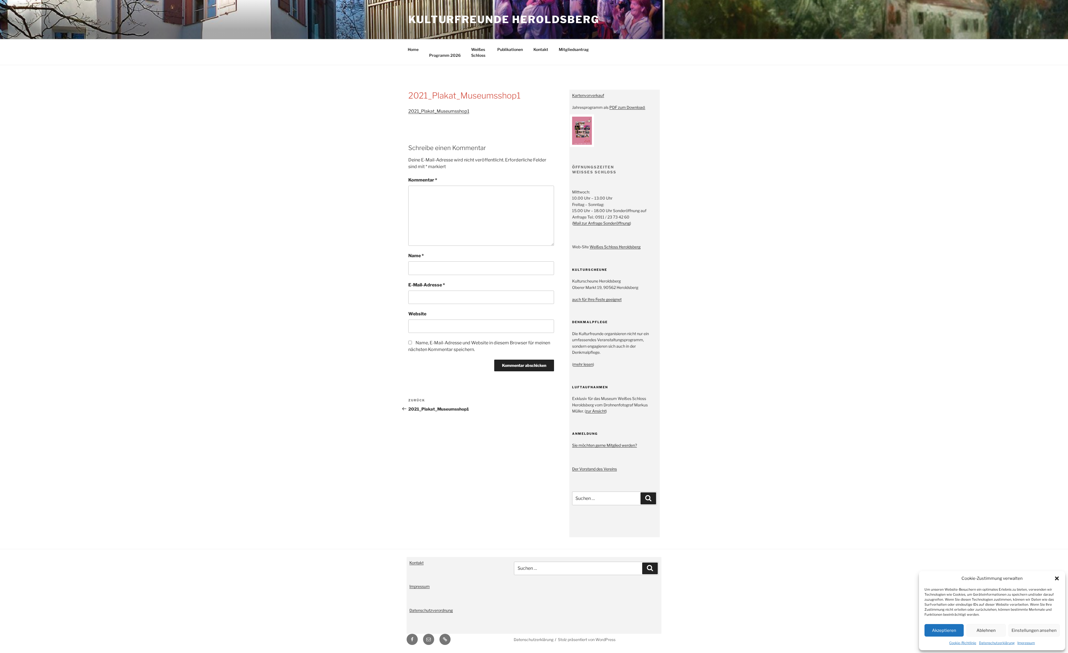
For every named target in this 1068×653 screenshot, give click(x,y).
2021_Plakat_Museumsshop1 (438, 111)
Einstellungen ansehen (1034, 630)
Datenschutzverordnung (431, 610)
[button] (1057, 578)
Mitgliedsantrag (574, 49)
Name (416, 255)
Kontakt (540, 49)
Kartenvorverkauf (588, 95)
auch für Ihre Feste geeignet (597, 299)
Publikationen (510, 49)
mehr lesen (583, 364)
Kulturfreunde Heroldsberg (503, 19)
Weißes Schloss (478, 52)
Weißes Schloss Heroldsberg (615, 246)
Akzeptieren (944, 630)
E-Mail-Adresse (426, 285)
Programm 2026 (445, 55)
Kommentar (422, 180)
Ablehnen (986, 630)
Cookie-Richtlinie (962, 643)
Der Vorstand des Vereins (594, 469)
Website (417, 313)
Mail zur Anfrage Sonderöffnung (601, 223)
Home (413, 49)
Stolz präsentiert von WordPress (586, 639)
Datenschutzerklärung (997, 643)
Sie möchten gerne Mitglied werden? (604, 445)
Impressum (1026, 643)
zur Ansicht (596, 411)
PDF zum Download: (627, 107)
